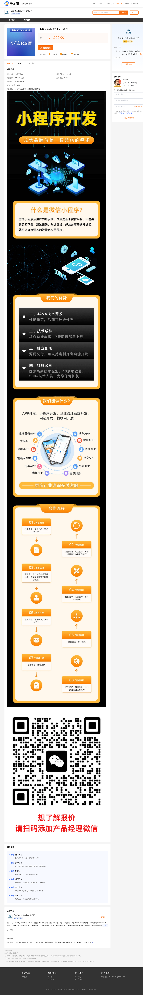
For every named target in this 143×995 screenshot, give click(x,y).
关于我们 (78, 977)
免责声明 (51, 979)
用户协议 (51, 977)
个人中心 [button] (109, 4)
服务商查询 (78, 979)
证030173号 (52, 989)
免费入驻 (119, 3)
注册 (137, 3)
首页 (94, 3)
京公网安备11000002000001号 (68, 989)
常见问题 (24, 977)
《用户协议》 (121, 113)
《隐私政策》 (129, 113)
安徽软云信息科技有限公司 (21, 11)
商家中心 (127, 3)
